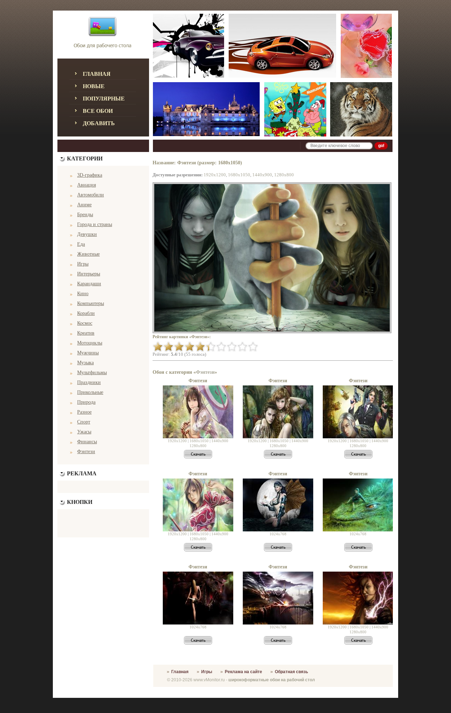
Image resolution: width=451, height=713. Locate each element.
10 (253, 346)
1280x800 (284, 174)
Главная (97, 74)
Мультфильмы (92, 372)
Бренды (85, 214)
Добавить (99, 123)
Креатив (85, 333)
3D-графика (89, 175)
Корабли (86, 313)
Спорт (83, 422)
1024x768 (278, 534)
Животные (88, 254)
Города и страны (94, 224)
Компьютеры (90, 303)
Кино (82, 293)
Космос (84, 323)
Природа (86, 402)
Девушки (87, 234)
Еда (81, 244)
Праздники (89, 382)
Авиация (86, 185)
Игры (82, 264)
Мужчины (88, 352)
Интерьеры (88, 273)
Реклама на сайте (243, 671)
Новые (94, 86)
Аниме (84, 204)
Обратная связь (291, 671)
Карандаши (89, 283)
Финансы (87, 441)
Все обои (98, 111)
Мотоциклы (89, 343)
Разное (84, 412)
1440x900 (262, 174)
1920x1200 (215, 174)
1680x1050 (239, 174)
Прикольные (90, 392)
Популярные (104, 99)
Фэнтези (86, 451)
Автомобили (90, 194)
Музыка (85, 362)
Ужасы (84, 431)
